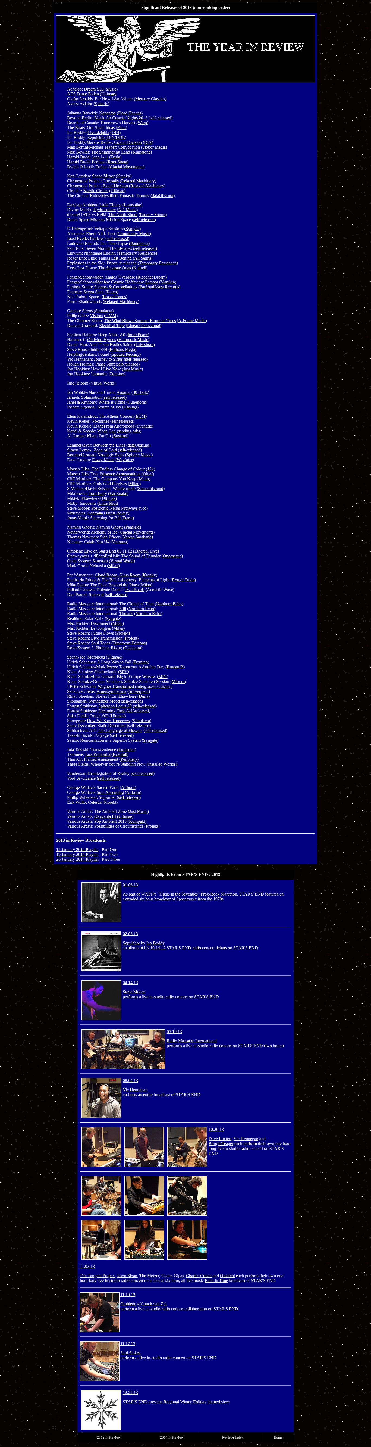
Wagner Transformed (116, 686)
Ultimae (108, 94)
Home (278, 1437)
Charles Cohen (199, 1275)
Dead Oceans (129, 113)
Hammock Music (133, 339)
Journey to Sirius (108, 359)
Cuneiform (137, 402)
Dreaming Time (111, 711)
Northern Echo (169, 603)
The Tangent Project (97, 1275)
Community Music (134, 233)
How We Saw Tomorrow (108, 720)
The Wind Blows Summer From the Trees (140, 320)
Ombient (227, 1275)
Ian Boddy (155, 943)
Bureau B (175, 667)
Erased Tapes (114, 296)
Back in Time (216, 1280)
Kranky (123, 176)
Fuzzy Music (103, 459)
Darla (115, 157)
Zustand (120, 436)
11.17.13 (127, 1343)
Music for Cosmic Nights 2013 (121, 118)
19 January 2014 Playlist (77, 854)
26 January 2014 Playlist (77, 859)
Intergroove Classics (153, 686)
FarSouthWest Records (159, 287)
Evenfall (120, 754)
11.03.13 (87, 1266)
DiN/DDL (116, 137)
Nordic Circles (95, 190)
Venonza (119, 541)
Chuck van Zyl (153, 1304)
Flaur (121, 127)
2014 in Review (171, 1437)
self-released (160, 118)
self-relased (132, 701)
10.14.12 (157, 948)
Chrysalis (111, 181)
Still (122, 608)
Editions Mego (122, 349)
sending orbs (129, 431)
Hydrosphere (104, 209)
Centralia (95, 513)
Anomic (123, 392)
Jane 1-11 (100, 157)
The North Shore (122, 214)
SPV (124, 671)
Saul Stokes (130, 1353)
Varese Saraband (137, 537)
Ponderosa (139, 243)
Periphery (129, 759)
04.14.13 (130, 982)
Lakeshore (144, 344)
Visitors (96, 315)
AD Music (107, 89)
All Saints (142, 258)
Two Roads (134, 589)
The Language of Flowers (120, 730)
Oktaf (148, 474)
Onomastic (172, 556)
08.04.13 (130, 1080)
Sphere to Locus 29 (115, 706)
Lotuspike (132, 204)
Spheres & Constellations (115, 287)
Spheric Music (139, 455)
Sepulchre (96, 137)
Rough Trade (183, 580)
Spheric (101, 103)
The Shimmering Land (110, 152)
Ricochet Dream (151, 277)
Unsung (130, 407)
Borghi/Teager (221, 1143)
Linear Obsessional (143, 325)
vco (143, 508)
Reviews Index (233, 1437)
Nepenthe (107, 113)
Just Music (132, 369)
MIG (162, 676)
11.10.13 (127, 1294)
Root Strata (117, 162)
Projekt (122, 633)
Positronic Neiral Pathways (114, 508)
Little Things (110, 204)
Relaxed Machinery (138, 181)
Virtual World (102, 383)
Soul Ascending (110, 792)
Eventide (144, 426)
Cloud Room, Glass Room (117, 575)
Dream (90, 89)
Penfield (132, 527)
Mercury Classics (150, 98)
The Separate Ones (114, 268)
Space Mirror (103, 176)
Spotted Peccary (125, 354)
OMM (110, 315)
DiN (115, 132)
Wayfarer (125, 459)
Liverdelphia (98, 132)
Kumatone (141, 152)
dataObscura (162, 195)
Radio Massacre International (192, 1041)
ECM (140, 416)
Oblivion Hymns (101, 339)
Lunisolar (126, 749)
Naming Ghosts (109, 527)
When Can (106, 431)
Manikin (168, 282)
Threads (126, 613)
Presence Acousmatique (120, 474)
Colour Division (128, 142)
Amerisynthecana (111, 691)
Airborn (128, 787)
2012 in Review (108, 1437)
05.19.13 (174, 1031)
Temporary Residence (137, 253)
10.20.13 (216, 1129)
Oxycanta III (105, 816)
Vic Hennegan (135, 1089)
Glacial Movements (126, 166)
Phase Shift (105, 364)
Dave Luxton (220, 1138)
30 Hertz (140, 392)
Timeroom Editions (129, 643)
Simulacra (103, 310)
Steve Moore (134, 992)
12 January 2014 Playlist (77, 849)
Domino (117, 374)
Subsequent (139, 691)
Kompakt (137, 821)
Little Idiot (108, 503)
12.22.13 (130, 1392)
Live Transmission (106, 638)
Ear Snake (118, 493)
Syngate (132, 228)
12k (150, 469)
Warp (142, 122)
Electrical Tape (112, 325)
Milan (144, 478)
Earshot (151, 282)
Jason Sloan (127, 1275)
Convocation (129, 147)
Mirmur (178, 681)
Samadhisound (150, 488)
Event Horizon (115, 185)
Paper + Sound (152, 214)
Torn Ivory (98, 493)
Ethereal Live (146, 551)
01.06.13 (130, 884)
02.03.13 (130, 933)
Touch (111, 291)
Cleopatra (132, 647)
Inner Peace (138, 334)
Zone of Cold (105, 450)
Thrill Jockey (116, 513)
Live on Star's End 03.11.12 (108, 551)
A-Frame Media (192, 320)
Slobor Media (154, 147)
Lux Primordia (97, 754)
